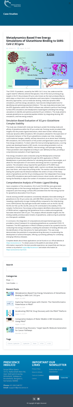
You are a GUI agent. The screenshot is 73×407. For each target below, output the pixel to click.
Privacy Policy (36, 369)
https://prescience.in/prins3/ (16, 250)
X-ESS (49, 343)
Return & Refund (37, 372)
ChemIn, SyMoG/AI (13, 343)
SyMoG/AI (26, 343)
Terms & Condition (38, 375)
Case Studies (12, 283)
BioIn (34, 343)
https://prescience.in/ (13, 243)
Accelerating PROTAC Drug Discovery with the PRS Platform (40, 311)
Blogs (10, 280)
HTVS (42, 343)
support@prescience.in (30, 247)
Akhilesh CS (12, 48)
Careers (34, 378)
